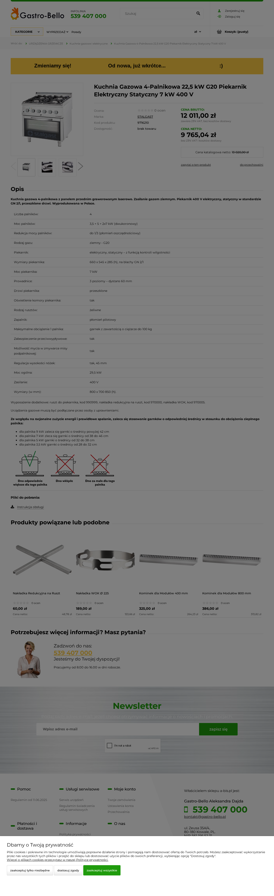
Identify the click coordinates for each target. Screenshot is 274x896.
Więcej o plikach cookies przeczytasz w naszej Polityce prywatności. (57, 860)
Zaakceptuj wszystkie (102, 870)
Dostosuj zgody (68, 870)
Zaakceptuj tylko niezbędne (30, 870)
